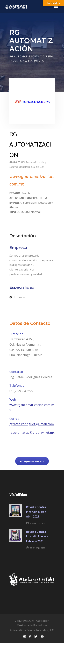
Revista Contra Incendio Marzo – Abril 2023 (37, 511)
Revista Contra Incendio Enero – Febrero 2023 (37, 536)
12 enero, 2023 (37, 548)
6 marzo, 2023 (37, 523)
